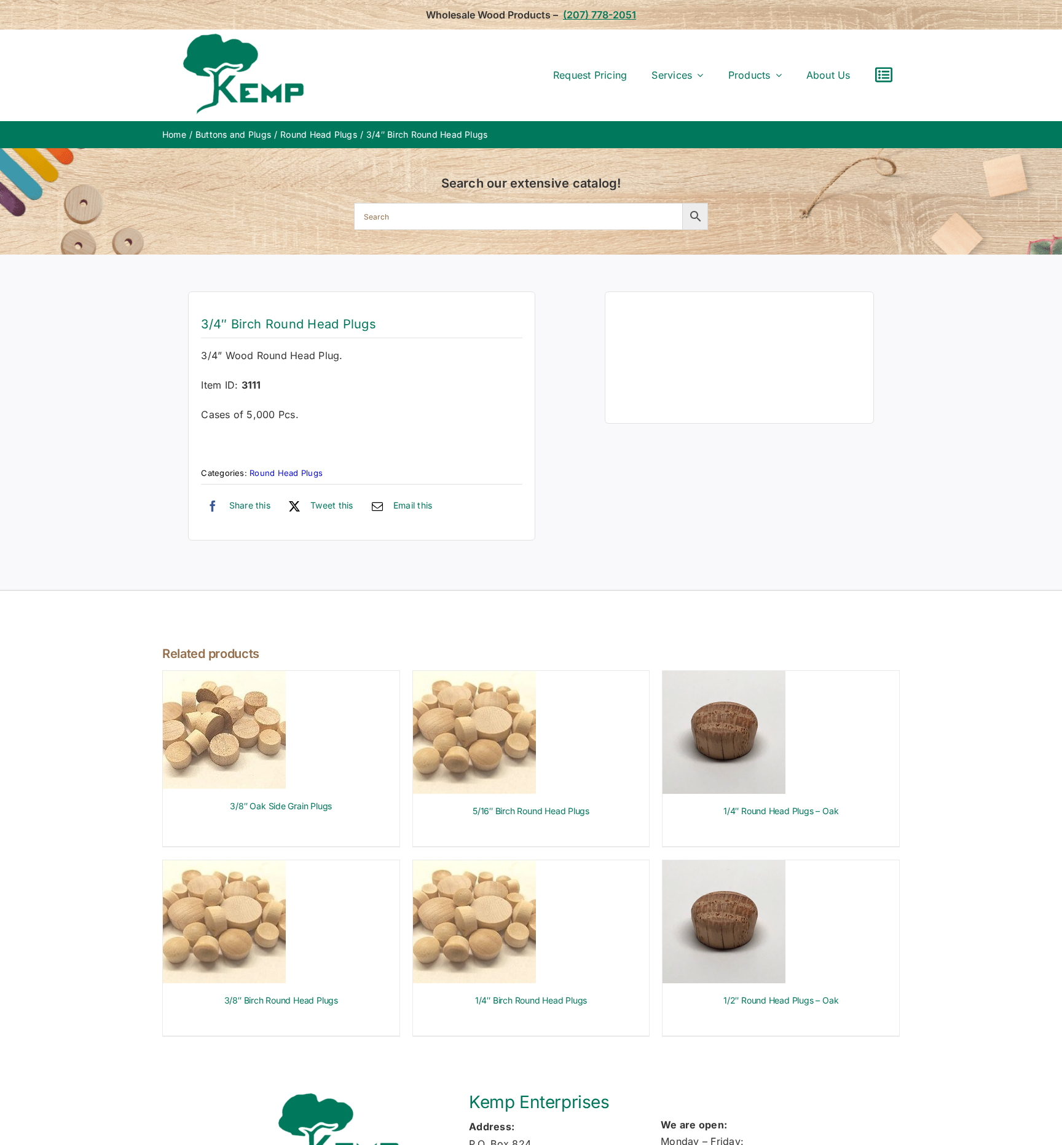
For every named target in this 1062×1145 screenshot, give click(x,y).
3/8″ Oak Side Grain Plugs (281, 806)
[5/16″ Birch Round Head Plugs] (474, 679)
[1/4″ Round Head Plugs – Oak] (724, 679)
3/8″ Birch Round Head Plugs (281, 1000)
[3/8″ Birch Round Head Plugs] (224, 868)
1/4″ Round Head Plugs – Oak (780, 811)
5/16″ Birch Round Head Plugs (531, 811)
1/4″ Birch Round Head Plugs (531, 1000)
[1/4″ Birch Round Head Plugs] (474, 868)
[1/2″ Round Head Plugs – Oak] (724, 868)
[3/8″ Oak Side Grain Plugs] (224, 679)
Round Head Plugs (286, 473)
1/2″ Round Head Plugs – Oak (780, 1000)
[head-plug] (739, 357)
